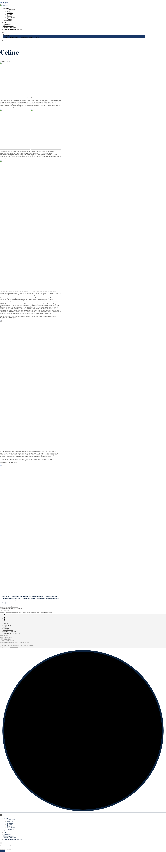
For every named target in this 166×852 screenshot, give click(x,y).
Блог (5, 22)
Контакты (7, 24)
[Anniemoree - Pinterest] (4, 620)
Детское (9, 16)
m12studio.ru (14, 647)
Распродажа (11, 9)
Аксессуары (11, 17)
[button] (3, 32)
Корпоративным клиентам (12, 29)
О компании (7, 21)
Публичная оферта (27, 645)
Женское (10, 11)
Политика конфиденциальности (10, 645)
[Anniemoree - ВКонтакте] (4, 616)
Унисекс (9, 14)
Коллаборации (8, 26)
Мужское (10, 13)
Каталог (6, 8)
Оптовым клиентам (10, 27)
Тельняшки (10, 19)
